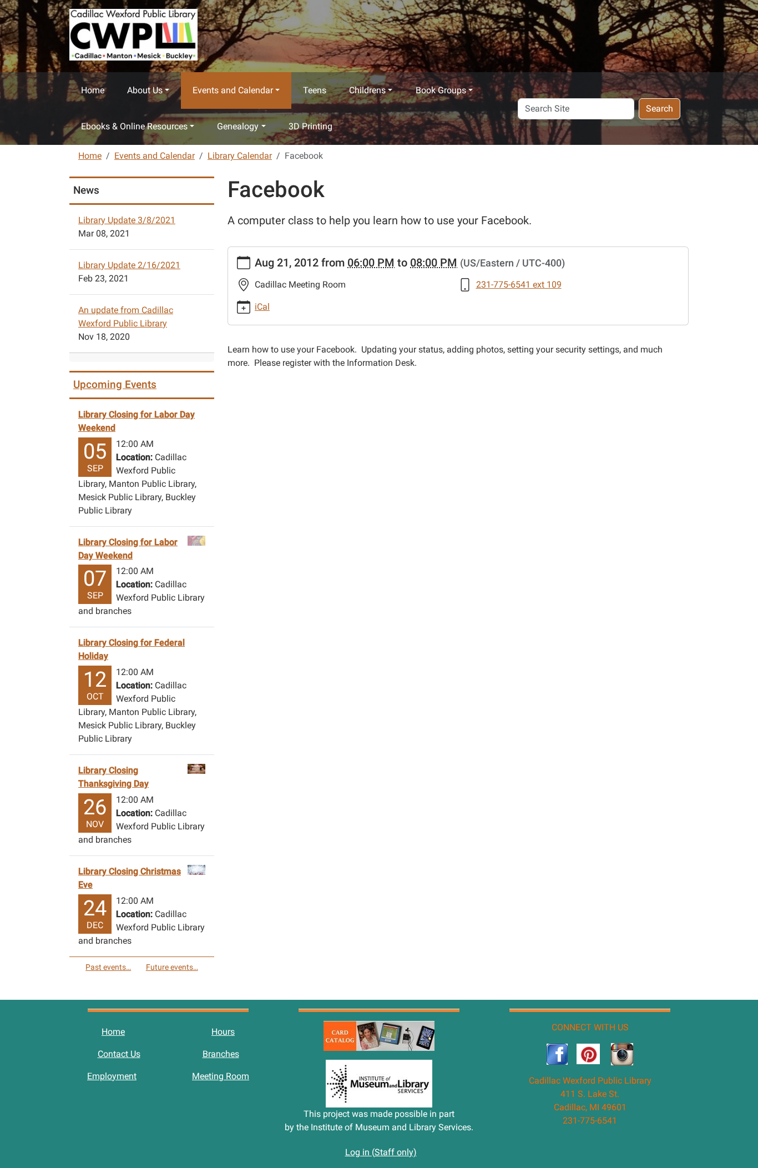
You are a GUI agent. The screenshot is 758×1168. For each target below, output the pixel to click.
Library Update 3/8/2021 (126, 220)
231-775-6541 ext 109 (519, 284)
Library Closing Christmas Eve (129, 878)
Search (659, 108)
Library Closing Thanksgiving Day (113, 777)
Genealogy (238, 126)
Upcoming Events (114, 384)
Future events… (172, 967)
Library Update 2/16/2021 (129, 265)
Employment (112, 1076)
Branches (221, 1054)
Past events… (108, 967)
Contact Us (119, 1054)
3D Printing (310, 126)
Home (92, 90)
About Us (145, 90)
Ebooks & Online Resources (134, 126)
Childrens (367, 90)
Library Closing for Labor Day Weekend (136, 421)
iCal (262, 306)
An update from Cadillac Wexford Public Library (125, 317)
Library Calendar (240, 155)
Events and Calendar (233, 90)
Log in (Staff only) (381, 1152)
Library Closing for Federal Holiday (131, 649)
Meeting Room (220, 1076)
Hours (223, 1031)
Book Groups (441, 90)
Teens (314, 90)
